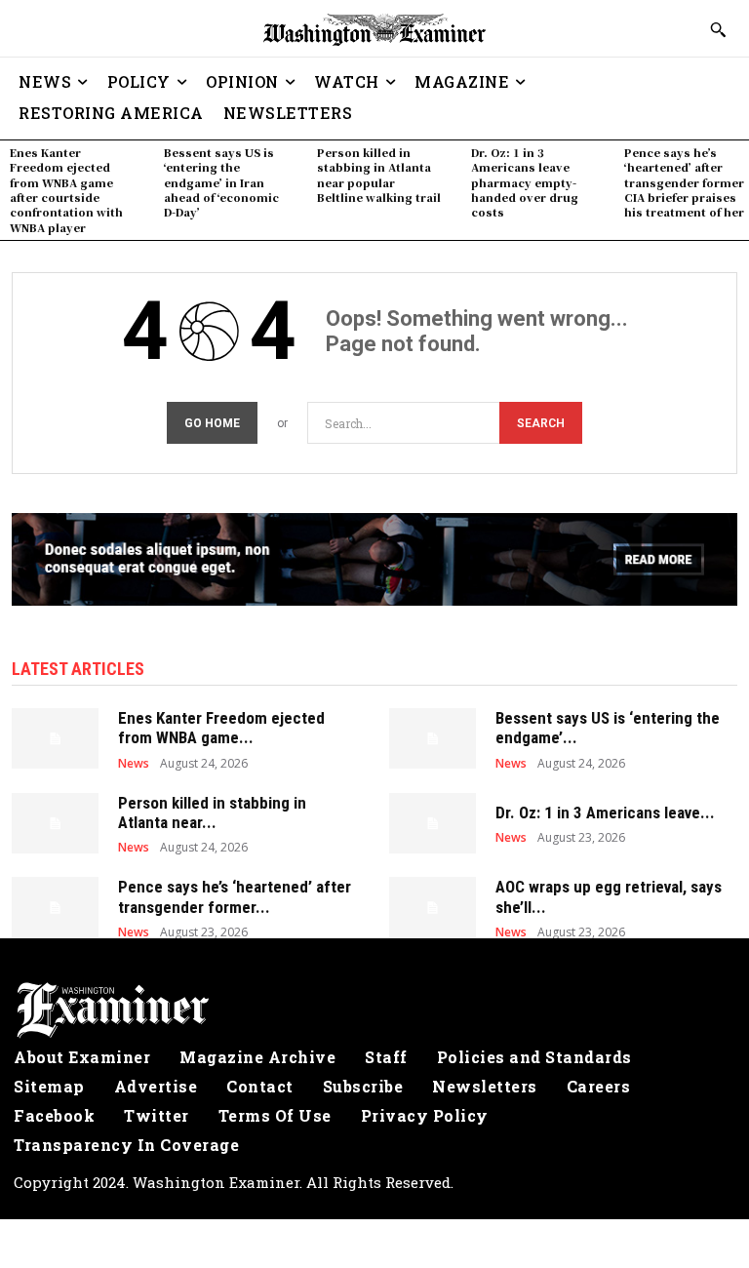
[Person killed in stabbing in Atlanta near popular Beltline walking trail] (55, 823)
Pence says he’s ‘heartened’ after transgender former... (234, 896)
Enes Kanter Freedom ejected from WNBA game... (221, 727)
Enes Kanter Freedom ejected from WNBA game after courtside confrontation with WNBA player (66, 189)
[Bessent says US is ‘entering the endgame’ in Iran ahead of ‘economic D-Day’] (432, 738)
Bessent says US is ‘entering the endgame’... (607, 727)
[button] (717, 29)
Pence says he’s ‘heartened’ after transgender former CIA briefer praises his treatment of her (684, 182)
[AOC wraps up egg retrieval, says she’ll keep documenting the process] (432, 907)
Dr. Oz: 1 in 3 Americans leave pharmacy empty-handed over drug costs (524, 182)
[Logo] (374, 1010)
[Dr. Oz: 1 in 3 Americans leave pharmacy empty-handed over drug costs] (432, 823)
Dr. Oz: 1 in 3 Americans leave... (605, 812)
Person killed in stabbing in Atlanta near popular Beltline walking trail (379, 174)
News (133, 764)
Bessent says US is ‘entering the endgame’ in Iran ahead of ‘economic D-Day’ (221, 182)
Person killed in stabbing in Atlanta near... (212, 812)
